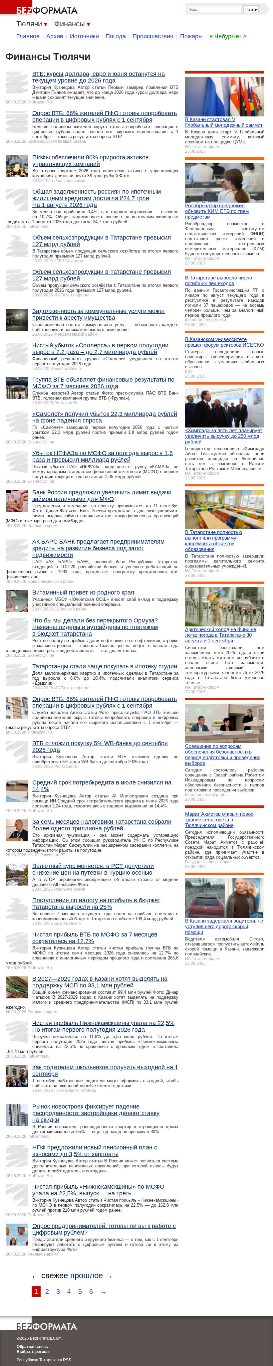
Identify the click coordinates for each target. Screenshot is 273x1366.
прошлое (86, 1275)
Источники (84, 36)
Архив (54, 36)
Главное (28, 36)
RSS (67, 1360)
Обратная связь (32, 1346)
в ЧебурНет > (228, 36)
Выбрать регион (33, 1351)
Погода (116, 36)
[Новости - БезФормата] (40, 8)
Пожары (191, 36)
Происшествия (153, 36)
